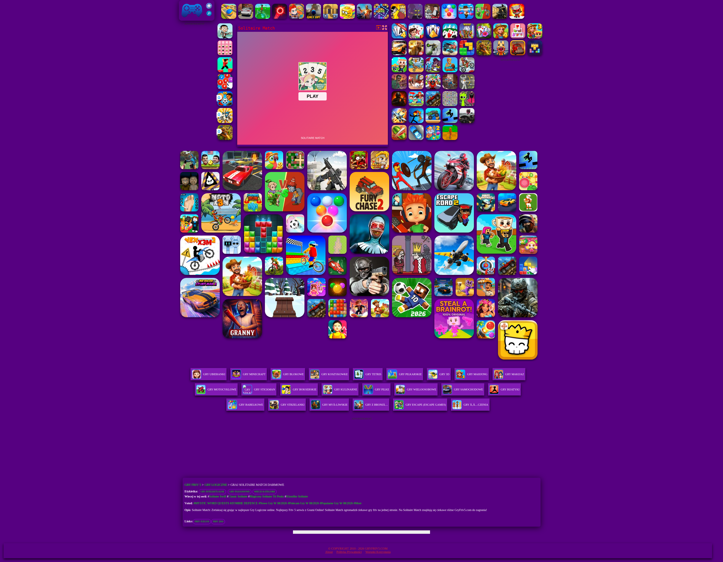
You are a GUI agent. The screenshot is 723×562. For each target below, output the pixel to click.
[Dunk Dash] (450, 71)
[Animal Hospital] (500, 54)
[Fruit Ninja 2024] (399, 139)
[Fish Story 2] (433, 139)
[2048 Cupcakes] (225, 54)
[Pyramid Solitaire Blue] (433, 37)
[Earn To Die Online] (517, 54)
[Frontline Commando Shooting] (433, 105)
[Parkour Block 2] (225, 71)
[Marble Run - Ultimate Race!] (228, 17)
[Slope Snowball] (416, 88)
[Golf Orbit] (262, 17)
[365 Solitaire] (466, 37)
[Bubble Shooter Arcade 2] (449, 17)
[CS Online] (499, 17)
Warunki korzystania (378, 552)
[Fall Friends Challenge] (466, 17)
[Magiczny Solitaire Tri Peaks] (483, 37)
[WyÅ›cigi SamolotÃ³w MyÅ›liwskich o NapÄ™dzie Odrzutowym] (399, 122)
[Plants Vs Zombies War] (482, 17)
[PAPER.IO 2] (347, 17)
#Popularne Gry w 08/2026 (336, 503)
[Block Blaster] (466, 54)
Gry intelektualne (212, 491)
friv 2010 (218, 521)
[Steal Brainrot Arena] (399, 71)
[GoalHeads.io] (225, 105)
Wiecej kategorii (264, 491)
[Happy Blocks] (534, 54)
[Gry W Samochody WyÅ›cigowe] (245, 17)
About (329, 552)
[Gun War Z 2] (364, 17)
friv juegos (202, 521)
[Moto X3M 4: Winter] (466, 71)
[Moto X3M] (416, 71)
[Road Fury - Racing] (450, 54)
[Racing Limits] (466, 122)
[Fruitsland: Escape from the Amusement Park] (433, 88)
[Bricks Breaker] (381, 17)
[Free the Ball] (330, 17)
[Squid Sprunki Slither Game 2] (466, 105)
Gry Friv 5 (193, 485)
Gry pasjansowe (240, 491)
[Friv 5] (209, 7)
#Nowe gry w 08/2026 (273, 503)
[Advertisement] (194, 82)
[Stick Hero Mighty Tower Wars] (433, 71)
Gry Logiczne (215, 485)
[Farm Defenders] (225, 139)
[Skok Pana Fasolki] (225, 37)
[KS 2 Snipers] (433, 54)
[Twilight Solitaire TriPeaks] (450, 37)
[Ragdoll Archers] (466, 88)
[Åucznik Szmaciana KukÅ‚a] (416, 122)
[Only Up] (313, 17)
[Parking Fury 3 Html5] (416, 139)
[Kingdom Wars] (225, 122)
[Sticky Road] (450, 88)
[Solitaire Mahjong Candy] (517, 37)
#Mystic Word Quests (211, 503)
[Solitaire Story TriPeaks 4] (399, 37)
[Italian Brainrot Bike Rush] (450, 139)
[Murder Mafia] (432, 17)
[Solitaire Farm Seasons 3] (534, 37)
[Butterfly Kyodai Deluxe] (450, 105)
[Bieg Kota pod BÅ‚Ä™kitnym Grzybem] (516, 17)
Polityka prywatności (349, 552)
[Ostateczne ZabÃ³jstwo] (398, 17)
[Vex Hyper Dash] (450, 122)
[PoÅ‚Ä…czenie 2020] (225, 88)
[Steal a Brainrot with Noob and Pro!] (416, 105)
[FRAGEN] (399, 105)
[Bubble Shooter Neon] (279, 17)
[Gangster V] (416, 54)
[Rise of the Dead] (399, 88)
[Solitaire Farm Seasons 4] (500, 37)
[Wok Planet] (415, 17)
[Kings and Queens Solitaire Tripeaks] (416, 37)
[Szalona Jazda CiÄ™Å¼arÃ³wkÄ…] (433, 122)
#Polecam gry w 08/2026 (303, 503)
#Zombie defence (244, 503)
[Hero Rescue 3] (296, 17)
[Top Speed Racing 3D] (399, 54)
